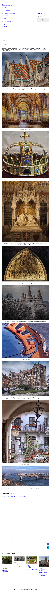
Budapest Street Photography (22, 496)
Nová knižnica (18, 567)
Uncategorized (9, 44)
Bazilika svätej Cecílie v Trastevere (43, 574)
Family (16, 562)
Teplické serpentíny (5, 570)
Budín (5, 496)
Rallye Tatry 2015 (31, 569)
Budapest (5, 542)
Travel (4, 44)
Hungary (19, 542)
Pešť (14, 496)
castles (12, 542)
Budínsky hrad (10, 496)
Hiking (4, 565)
